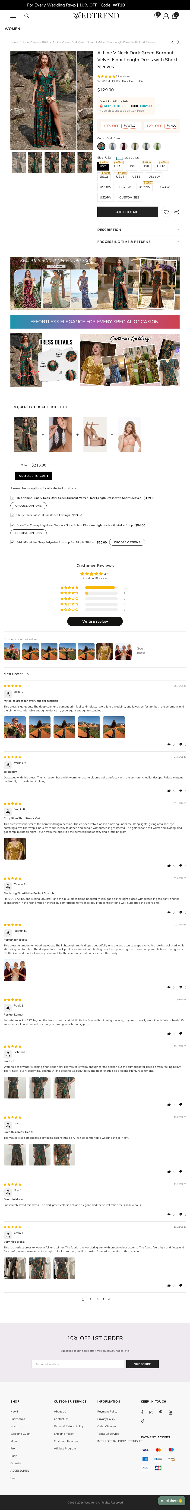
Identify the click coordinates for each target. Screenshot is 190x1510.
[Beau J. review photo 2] (39, 727)
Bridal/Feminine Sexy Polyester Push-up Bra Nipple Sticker (55, 542)
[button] (106, 76)
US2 (103, 166)
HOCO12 (176, 125)
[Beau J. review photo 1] (15, 727)
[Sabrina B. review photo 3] (64, 1088)
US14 (120, 176)
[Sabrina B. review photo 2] (39, 1088)
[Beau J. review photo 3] (64, 727)
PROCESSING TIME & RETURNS (124, 242)
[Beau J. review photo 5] (114, 727)
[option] (43, 100)
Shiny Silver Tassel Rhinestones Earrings (43, 515)
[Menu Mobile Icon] (13, 16)
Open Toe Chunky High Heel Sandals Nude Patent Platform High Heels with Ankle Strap (74, 525)
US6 (132, 166)
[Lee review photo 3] (64, 1155)
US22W (144, 187)
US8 (146, 166)
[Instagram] (153, 1412)
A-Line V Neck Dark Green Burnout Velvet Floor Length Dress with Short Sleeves (78, 498)
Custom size (129, 197)
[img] (12, 686)
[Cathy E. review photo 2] (39, 1268)
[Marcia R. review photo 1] (15, 849)
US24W (164, 187)
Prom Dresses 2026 (35, 42)
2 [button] (90, 1299)
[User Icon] (166, 16)
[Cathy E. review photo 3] (64, 1268)
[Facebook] (145, 1412)
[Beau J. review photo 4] (89, 727)
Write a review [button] (95, 621)
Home (14, 42)
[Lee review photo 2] (39, 1155)
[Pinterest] (163, 1412)
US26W (105, 197)
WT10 (131, 125)
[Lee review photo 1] (15, 1155)
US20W (125, 187)
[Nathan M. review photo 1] (15, 970)
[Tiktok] (145, 1421)
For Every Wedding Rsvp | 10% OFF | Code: (76, 5)
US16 (136, 176)
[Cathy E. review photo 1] (15, 1268)
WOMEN (12, 28)
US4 (117, 166)
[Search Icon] (31, 16)
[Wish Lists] (166, 212)
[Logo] (95, 16)
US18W (105, 187)
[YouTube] (173, 1412)
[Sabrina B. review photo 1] (15, 1088)
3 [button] (97, 1299)
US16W (154, 176)
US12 (104, 176)
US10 (161, 166)
